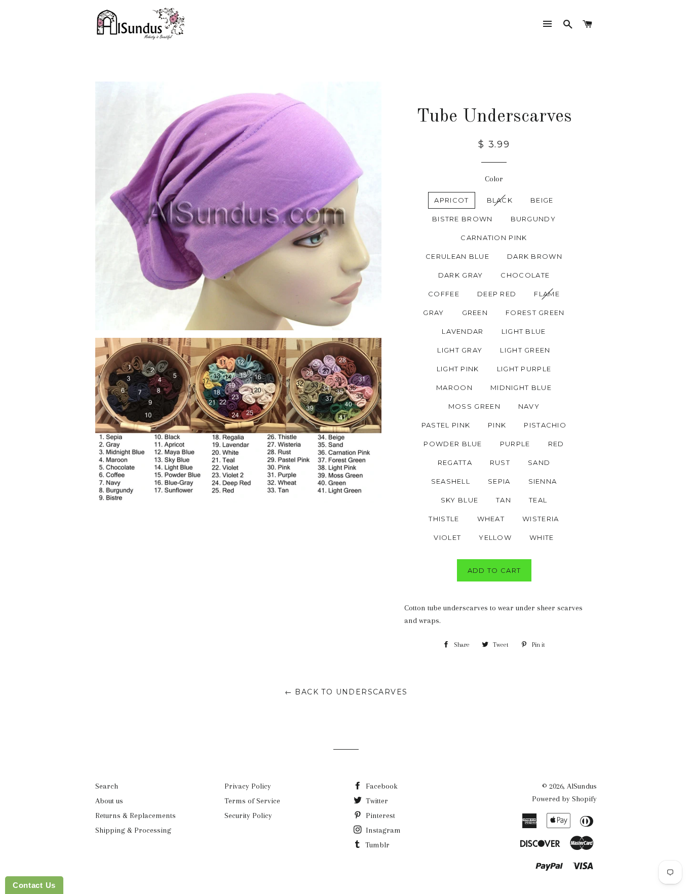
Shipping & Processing (133, 830)
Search (106, 786)
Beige (542, 200)
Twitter (376, 800)
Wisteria (540, 519)
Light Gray (459, 350)
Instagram (382, 830)
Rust (500, 462)
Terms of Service (252, 800)
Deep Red (496, 294)
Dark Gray (460, 275)
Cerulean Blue (457, 256)
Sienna (542, 481)
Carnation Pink (493, 238)
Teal (538, 500)
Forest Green (535, 312)
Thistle (444, 519)
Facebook (381, 786)
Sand (539, 462)
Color (494, 178)
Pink (497, 425)
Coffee (443, 294)
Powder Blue (453, 444)
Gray (433, 312)
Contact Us (34, 885)
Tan (503, 500)
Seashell (450, 481)
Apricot (451, 200)
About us (109, 800)
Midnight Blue (521, 387)
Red (556, 444)
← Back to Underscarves (346, 691)
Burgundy (533, 219)
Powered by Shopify (564, 798)
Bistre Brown (462, 219)
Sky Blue (459, 500)
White (541, 537)
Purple (515, 444)
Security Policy (248, 815)
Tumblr (376, 844)
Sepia (499, 481)
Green (475, 312)
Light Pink (458, 369)
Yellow (495, 537)
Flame (547, 294)
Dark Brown (534, 256)
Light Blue (524, 331)
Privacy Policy (247, 786)
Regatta (455, 462)
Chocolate (525, 275)
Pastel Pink (445, 425)
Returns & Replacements (135, 815)
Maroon (454, 387)
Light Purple (524, 369)
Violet (447, 537)
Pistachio (545, 425)
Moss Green (474, 406)
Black (500, 200)
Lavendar (462, 331)
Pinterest (379, 815)
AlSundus (582, 786)
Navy (529, 406)
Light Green (525, 350)
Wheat (491, 519)
